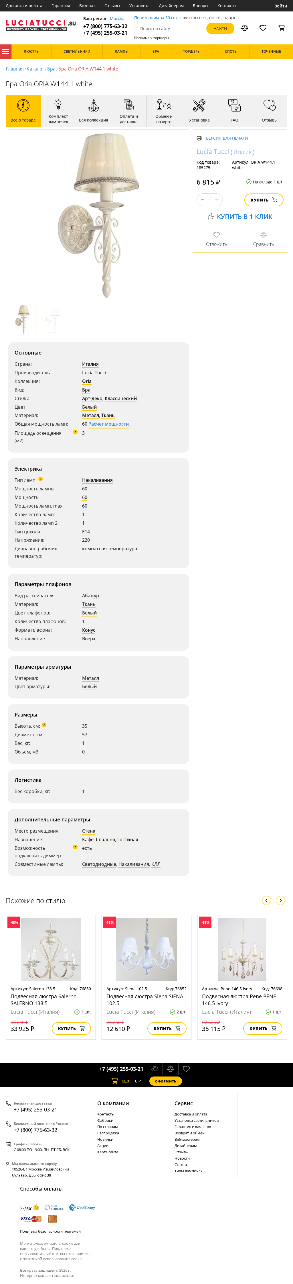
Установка (139, 5)
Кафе (88, 839)
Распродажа (108, 1133)
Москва (117, 18)
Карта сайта (107, 1151)
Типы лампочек (189, 1170)
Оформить (165, 1081)
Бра (51, 69)
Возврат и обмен (190, 1133)
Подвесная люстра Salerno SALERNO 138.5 (44, 1000)
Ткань (108, 415)
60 (84, 497)
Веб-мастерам (187, 1139)
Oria (87, 381)
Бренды (200, 5)
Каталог (5, 51)
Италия (90, 364)
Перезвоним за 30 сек (155, 17)
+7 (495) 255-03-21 (105, 33)
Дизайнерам (171, 5)
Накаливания (97, 480)
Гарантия (61, 5)
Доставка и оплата (24, 5)
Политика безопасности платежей (50, 1231)
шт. (126, 1081)
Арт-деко (92, 398)
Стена (88, 831)
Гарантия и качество (193, 1126)
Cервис (184, 1103)
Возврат (87, 5)
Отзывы (112, 5)
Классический (121, 398)
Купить (260, 200)
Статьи (181, 1164)
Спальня (105, 839)
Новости (182, 1158)
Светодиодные (99, 864)
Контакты (226, 5)
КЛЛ (156, 864)
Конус (88, 630)
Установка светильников (197, 1120)
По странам (107, 1126)
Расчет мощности (108, 424)
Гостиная (127, 839)
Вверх (89, 638)
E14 (86, 532)
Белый (89, 407)
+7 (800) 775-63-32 (105, 26)
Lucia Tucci (94, 372)
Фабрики (105, 1120)
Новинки (105, 1139)
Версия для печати (227, 138)
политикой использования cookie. (53, 1258)
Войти (280, 6)
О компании (113, 1103)
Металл (90, 415)
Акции (102, 1145)
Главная (15, 69)
